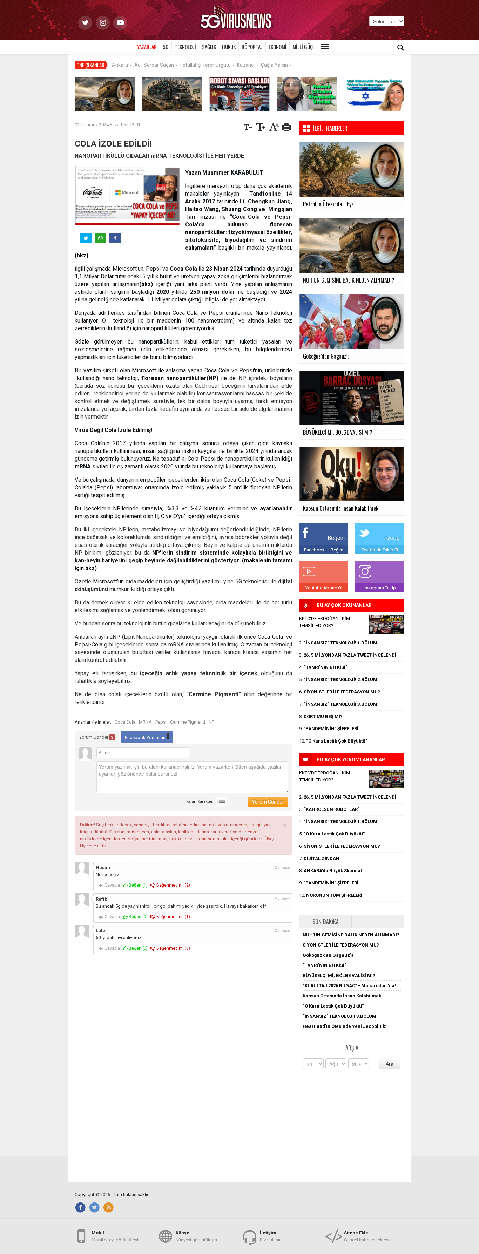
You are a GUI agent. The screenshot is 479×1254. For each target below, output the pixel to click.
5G (166, 46)
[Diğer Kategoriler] (325, 46)
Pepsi (161, 722)
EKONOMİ (277, 46)
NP (211, 722)
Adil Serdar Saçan (154, 65)
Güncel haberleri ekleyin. (368, 1236)
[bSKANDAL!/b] (386, 624)
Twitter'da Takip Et (380, 550)
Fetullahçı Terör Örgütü (205, 65)
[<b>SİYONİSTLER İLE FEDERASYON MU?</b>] (374, 93)
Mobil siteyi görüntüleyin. (117, 1236)
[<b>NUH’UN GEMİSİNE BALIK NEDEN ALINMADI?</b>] (105, 93)
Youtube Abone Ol (323, 587)
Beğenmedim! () (172, 885)
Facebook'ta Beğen (323, 550)
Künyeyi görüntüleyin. (197, 1236)
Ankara (120, 65)
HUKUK (229, 46)
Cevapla (111, 885)
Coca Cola (125, 722)
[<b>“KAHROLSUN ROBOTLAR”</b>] (239, 93)
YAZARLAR (147, 46)
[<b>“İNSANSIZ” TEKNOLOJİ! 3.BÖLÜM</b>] (172, 93)
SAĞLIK (209, 46)
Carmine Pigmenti (187, 722)
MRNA (145, 722)
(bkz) (81, 255)
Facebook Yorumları (146, 737)
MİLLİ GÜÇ (302, 46)
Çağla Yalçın (274, 65)
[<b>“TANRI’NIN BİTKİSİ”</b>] (307, 93)
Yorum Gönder (96, 737)
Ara (389, 1063)
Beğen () (138, 885)
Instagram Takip (380, 587)
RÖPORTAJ (252, 46)
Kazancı (246, 65)
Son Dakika (325, 921)
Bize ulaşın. (271, 1236)
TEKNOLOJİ (185, 46)
